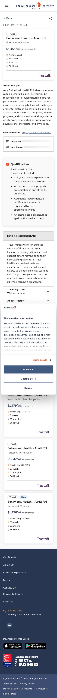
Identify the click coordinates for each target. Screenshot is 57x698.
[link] (28, 5)
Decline (28, 388)
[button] (28, 236)
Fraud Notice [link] (9, 694)
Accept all (28, 369)
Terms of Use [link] (9, 684)
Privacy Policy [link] (27, 684)
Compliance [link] (42, 689)
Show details (40, 360)
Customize (27, 378)
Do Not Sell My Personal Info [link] (17, 689)
